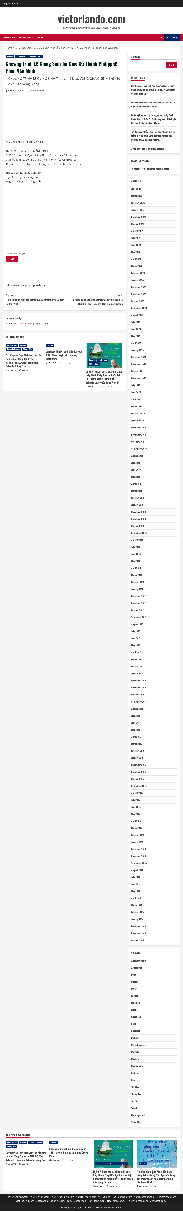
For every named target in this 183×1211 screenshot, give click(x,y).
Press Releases (13, 349)
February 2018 (137, 582)
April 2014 (136, 898)
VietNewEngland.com (17, 1196)
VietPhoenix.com (25, 1200)
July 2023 (135, 322)
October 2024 (137, 224)
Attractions (12, 345)
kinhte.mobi (80, 1200)
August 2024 (137, 231)
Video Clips (136, 1122)
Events (10, 56)
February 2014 (137, 912)
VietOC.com (42, 1200)
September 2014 (139, 863)
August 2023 (137, 315)
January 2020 (137, 420)
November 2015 (138, 772)
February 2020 (138, 413)
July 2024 (135, 238)
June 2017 (135, 638)
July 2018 (135, 547)
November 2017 (138, 603)
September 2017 (138, 617)
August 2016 (137, 708)
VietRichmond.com (144, 1196)
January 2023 (137, 350)
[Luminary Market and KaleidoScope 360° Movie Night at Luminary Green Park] (64, 345)
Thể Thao (135, 1087)
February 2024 (138, 273)
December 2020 (138, 378)
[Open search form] (161, 37)
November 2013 (138, 933)
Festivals (135, 995)
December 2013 (138, 926)
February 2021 (137, 371)
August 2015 (137, 793)
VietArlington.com (138, 1200)
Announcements (138, 960)
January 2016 (137, 757)
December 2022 (138, 357)
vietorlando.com (91, 18)
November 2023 (138, 294)
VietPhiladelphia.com (62, 1196)
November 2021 (138, 364)
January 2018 (137, 589)
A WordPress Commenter (143, 168)
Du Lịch (134, 981)
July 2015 (135, 800)
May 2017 (135, 645)
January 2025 (137, 210)
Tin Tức (134, 1101)
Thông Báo (20, 56)
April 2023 (136, 343)
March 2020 (136, 406)
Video (175, 37)
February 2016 (138, 750)
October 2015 (137, 779)
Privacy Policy (26, 37)
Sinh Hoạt (103, 360)
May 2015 (135, 814)
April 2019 (136, 483)
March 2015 (136, 828)
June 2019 (136, 469)
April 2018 (136, 568)
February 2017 (137, 666)
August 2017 (137, 624)
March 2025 (136, 195)
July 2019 (135, 462)
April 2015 (136, 821)
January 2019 (137, 504)
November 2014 (138, 856)
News (133, 1023)
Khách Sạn (136, 1016)
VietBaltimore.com (86, 1196)
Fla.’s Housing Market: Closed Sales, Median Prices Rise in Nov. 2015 (35, 299)
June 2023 (136, 329)
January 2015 (137, 842)
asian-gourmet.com (61, 1200)
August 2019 (137, 455)
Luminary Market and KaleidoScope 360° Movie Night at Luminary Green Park (64, 355)
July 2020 (135, 385)
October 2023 (137, 301)
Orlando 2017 (9, 37)
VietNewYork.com (39, 1196)
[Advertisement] (27, 117)
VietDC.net (104, 1196)
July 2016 (135, 715)
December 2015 (138, 764)
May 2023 (135, 336)
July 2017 (135, 631)
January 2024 (137, 280)
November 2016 (138, 687)
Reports (135, 1052)
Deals (133, 974)
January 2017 (137, 673)
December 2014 (138, 849)
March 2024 (136, 266)
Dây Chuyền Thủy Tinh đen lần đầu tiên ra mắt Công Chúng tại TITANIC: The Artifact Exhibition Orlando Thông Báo (24, 360)
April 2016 (136, 736)
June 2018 (136, 554)
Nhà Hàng (135, 1030)
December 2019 (138, 427)
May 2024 (135, 252)
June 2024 (136, 245)
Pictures (135, 1038)
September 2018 (139, 533)
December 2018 (138, 512)
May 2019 (135, 476)
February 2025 (138, 202)
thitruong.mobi (97, 1200)
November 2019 (138, 434)
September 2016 (139, 701)
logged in (25, 323)
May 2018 (135, 561)
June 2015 (136, 807)
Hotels (134, 1009)
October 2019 (137, 441)
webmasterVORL (16, 90)
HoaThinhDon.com (122, 1196)
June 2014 (136, 884)
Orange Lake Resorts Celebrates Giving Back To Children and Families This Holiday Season (98, 299)
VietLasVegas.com (166, 1196)
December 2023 (138, 287)
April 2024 (136, 259)
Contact (40, 37)
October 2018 (137, 526)
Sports (134, 1080)
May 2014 (135, 891)
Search (135, 56)
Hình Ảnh (135, 1002)
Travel (134, 1108)
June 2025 (136, 188)
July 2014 (135, 877)
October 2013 (137, 940)
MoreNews (102, 1207)
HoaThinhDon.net (116, 1200)
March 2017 (136, 659)
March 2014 (136, 905)
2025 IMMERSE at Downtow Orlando (147, 148)
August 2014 (137, 870)
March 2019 (136, 490)
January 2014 (137, 919)
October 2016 (137, 694)
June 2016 (136, 722)
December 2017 (138, 596)
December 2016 (138, 680)
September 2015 (139, 786)
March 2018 (136, 575)
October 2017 (137, 610)
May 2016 (135, 729)
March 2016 (136, 743)
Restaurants (137, 1066)
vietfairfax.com (158, 1200)
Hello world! (163, 168)
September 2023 (139, 308)
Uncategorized (35, 56)
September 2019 (139, 448)
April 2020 (136, 399)
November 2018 (138, 519)
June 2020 (136, 392)
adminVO (12, 370)
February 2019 (138, 497)
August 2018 (137, 540)
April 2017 (136, 652)
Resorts (135, 1059)
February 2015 (137, 835)
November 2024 (138, 217)
